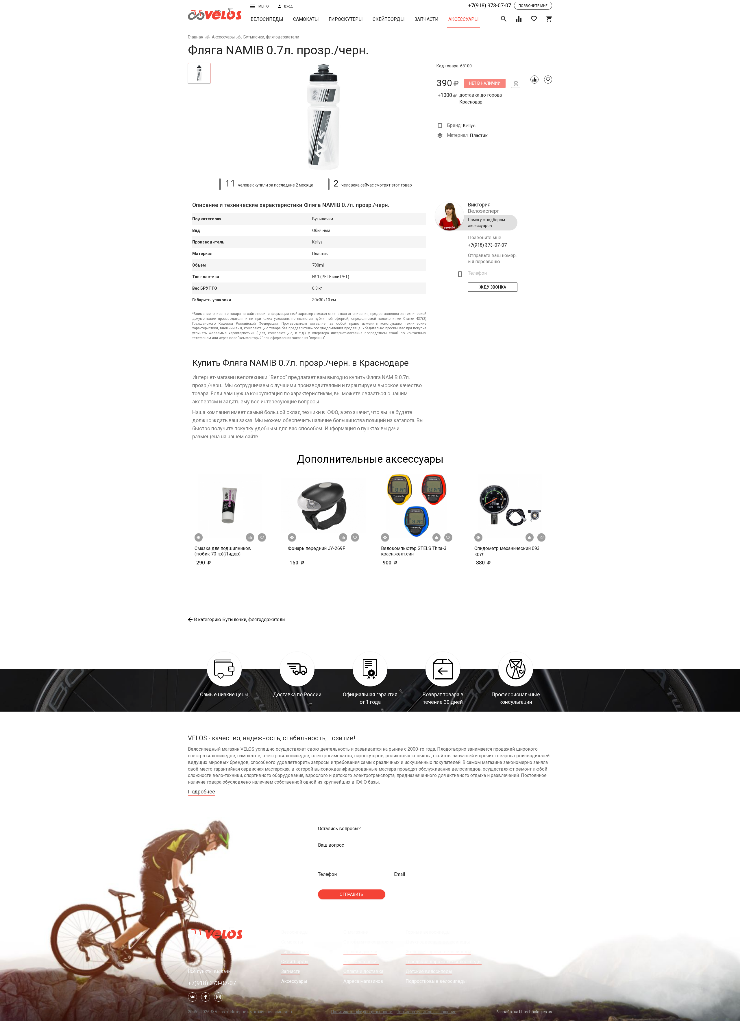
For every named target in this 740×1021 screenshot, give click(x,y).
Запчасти (427, 19)
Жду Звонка (493, 287)
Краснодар (470, 102)
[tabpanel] (323, 117)
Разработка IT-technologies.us (524, 1011)
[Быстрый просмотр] (199, 537)
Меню (263, 6)
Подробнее (201, 792)
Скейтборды (389, 19)
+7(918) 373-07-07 (489, 5)
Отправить (351, 894)
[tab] (199, 73)
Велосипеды (267, 19)
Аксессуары (463, 19)
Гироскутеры (346, 19)
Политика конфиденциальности (362, 1011)
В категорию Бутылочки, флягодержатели (239, 619)
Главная (195, 37)
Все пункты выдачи (209, 971)
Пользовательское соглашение (426, 1011)
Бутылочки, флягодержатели (271, 37)
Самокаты (306, 19)
